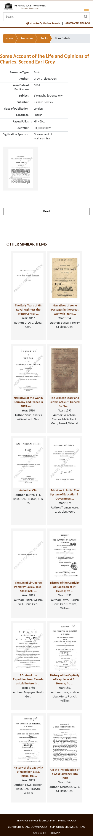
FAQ (82, 827)
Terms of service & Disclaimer (36, 820)
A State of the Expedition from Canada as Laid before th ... (28, 679)
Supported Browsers (64, 827)
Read (46, 211)
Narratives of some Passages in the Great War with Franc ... (65, 309)
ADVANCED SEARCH (77, 23)
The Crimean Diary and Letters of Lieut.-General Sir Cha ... (65, 402)
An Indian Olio (28, 490)
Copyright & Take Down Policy (27, 827)
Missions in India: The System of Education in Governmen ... (64, 494)
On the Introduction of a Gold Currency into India (64, 774)
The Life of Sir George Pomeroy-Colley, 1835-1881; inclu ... (28, 587)
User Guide (40, 833)
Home (9, 38)
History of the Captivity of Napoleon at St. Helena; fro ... (65, 587)
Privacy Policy (67, 820)
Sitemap (55, 833)
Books (44, 38)
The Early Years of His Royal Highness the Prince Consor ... (28, 309)
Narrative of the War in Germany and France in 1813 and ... (28, 402)
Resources (27, 38)
